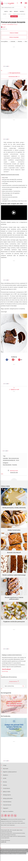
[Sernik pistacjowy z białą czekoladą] (14, 496)
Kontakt (4, 778)
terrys (17, 460)
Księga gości (5, 808)
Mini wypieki (21, 16)
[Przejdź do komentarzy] (19, 360)
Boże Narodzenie (7, 464)
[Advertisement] (14, 57)
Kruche (16, 11)
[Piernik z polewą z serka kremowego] (14, 564)
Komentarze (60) (13, 76)
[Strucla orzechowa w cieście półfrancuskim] (14, 586)
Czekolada (7, 16)
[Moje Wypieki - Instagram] (5, 815)
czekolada (5, 458)
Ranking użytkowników (8, 798)
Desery (4, 14)
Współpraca (5, 775)
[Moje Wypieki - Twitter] (8, 815)
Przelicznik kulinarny (7, 801)
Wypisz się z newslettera (8, 811)
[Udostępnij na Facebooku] (7, 360)
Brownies (20, 41)
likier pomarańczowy (14, 458)
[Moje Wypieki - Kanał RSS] (15, 815)
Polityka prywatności (21, 836)
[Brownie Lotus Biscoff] (14, 541)
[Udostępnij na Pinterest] (13, 360)
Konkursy (5, 785)
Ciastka (22, 11)
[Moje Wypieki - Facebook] (2, 815)
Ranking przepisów (7, 794)
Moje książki (5, 768)
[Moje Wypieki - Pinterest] (12, 815)
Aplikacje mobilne (6, 791)
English (4, 27)
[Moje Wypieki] (7, 3)
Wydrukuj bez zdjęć (14, 472)
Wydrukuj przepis (14, 470)
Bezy (11, 11)
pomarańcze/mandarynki (9, 460)
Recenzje (5, 781)
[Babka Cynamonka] (14, 519)
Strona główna (4, 41)
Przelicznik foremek (7, 805)
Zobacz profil (14, 710)
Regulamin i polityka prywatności (10, 771)
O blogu (4, 765)
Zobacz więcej (14, 16)
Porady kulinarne (6, 788)
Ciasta (6, 11)
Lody (9, 14)
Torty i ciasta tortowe (19, 14)
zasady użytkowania (5, 837)
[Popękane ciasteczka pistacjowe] (14, 610)
